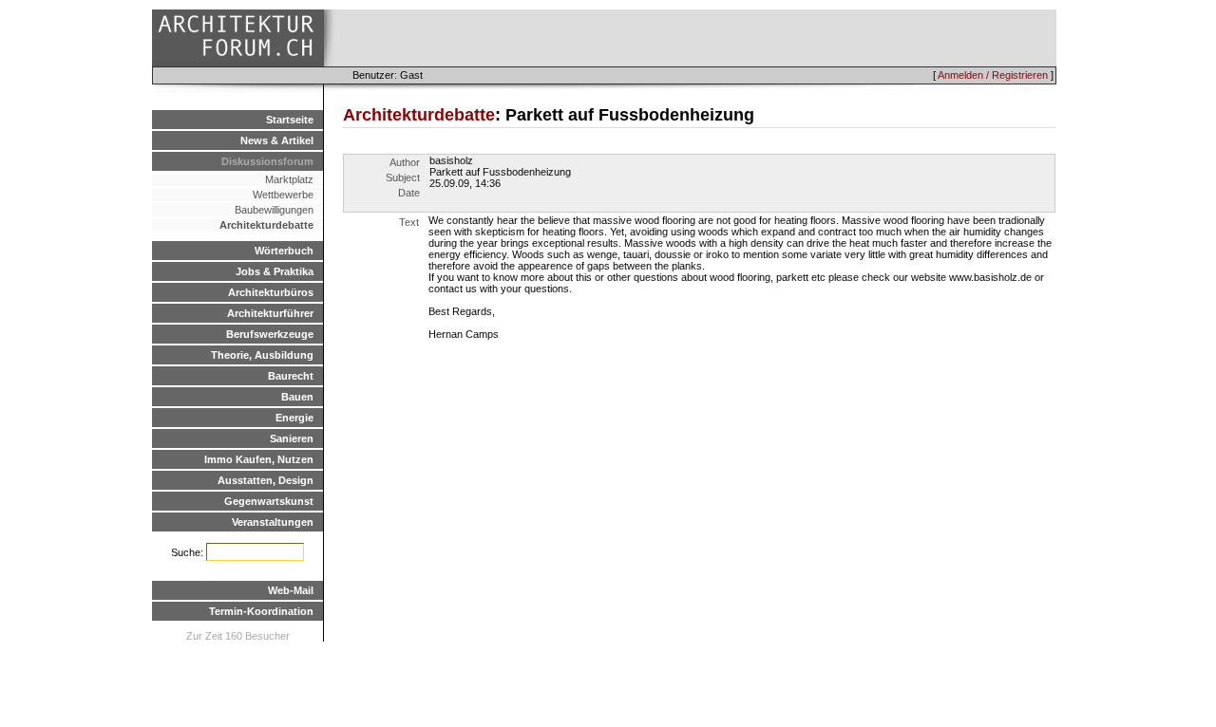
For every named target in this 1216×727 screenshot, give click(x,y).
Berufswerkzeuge (270, 334)
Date (409, 192)
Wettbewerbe (283, 194)
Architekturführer (270, 313)
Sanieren (292, 438)
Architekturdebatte (266, 225)
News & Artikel (277, 140)
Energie (295, 417)
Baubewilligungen (274, 209)
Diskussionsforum (267, 161)
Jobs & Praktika (275, 271)
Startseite (290, 119)
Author (405, 162)
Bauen (297, 396)
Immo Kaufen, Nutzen (259, 459)
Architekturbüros (271, 292)
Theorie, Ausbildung (262, 355)
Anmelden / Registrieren (993, 75)
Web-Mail (291, 590)
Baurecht (291, 376)
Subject (403, 177)
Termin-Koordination (261, 611)
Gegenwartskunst (269, 501)
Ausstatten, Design (266, 480)
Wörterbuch (284, 250)
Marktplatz (289, 179)
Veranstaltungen (273, 522)
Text (409, 222)
